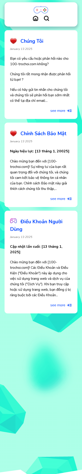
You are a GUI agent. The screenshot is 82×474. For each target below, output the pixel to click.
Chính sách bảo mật (43, 133)
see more (57, 110)
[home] (35, 18)
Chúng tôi (31, 41)
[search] (46, 18)
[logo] (41, 10)
